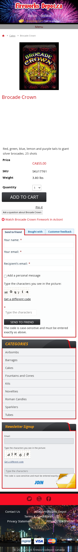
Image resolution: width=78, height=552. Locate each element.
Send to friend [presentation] (13, 232)
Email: (7, 436)
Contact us (12, 511)
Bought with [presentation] (35, 231)
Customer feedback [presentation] (59, 231)
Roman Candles (16, 399)
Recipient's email (15, 263)
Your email (11, 252)
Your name (11, 240)
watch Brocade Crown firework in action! (34, 219)
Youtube (39, 498)
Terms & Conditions (37, 516)
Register (46, 15)
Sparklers (11, 407)
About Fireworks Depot (50, 511)
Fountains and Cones (19, 376)
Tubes (9, 415)
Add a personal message (23, 275)
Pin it (39, 207)
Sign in (32, 15)
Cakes (9, 368)
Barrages (11, 360)
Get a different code (14, 462)
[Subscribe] (39, 482)
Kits (7, 383)
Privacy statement (19, 521)
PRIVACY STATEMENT (60, 521)
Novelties (11, 391)
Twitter (29, 498)
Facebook (48, 498)
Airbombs (12, 352)
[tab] (13, 232)
